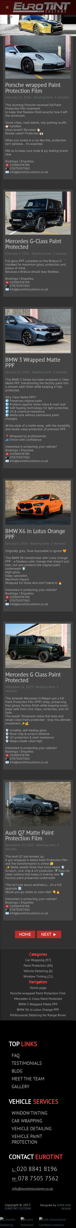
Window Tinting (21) (38, 977)
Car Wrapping (27, 1121)
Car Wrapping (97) (38, 960)
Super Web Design (64, 1207)
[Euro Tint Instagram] (37, 1031)
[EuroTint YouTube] (50, 1031)
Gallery (20, 1087)
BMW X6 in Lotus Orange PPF (38, 1010)
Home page (38, 988)
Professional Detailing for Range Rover (38, 1015)
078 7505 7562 (38, 1179)
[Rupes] (30, 1222)
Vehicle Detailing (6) (38, 971)
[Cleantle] (10, 1222)
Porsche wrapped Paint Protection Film (38, 993)
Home (25, 935)
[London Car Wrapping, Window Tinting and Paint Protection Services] (41, 7)
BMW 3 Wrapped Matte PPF (38, 1004)
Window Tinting (29, 1113)
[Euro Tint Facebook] (24, 1031)
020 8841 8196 (37, 1169)
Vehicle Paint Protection (27, 1140)
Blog (17, 1071)
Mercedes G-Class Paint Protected (38, 999)
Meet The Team (28, 1079)
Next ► (49, 935)
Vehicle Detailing (32, 1129)
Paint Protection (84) (38, 966)
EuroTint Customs (18, 1209)
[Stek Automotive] (57, 1222)
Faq (16, 1056)
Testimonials (27, 1064)
